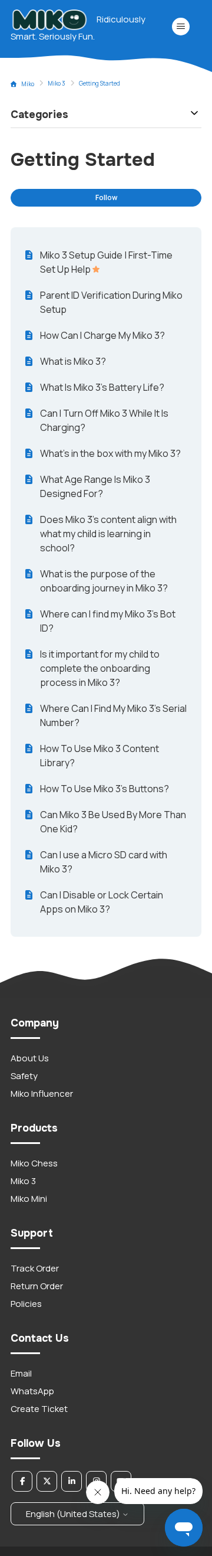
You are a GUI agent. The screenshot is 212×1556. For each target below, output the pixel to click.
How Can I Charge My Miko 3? (102, 335)
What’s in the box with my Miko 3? (110, 453)
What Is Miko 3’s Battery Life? (102, 387)
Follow (106, 197)
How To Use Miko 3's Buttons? (104, 788)
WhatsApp (32, 1391)
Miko (27, 84)
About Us (30, 1058)
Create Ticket (39, 1409)
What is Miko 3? (73, 361)
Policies (26, 1303)
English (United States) (74, 1514)
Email (21, 1373)
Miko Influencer (42, 1093)
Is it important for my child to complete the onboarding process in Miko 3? (100, 668)
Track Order (35, 1268)
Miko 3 (56, 83)
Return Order (37, 1286)
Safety (24, 1076)
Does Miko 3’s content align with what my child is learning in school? (108, 533)
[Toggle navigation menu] (180, 26)
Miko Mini (29, 1198)
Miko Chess (34, 1163)
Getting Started (99, 83)
